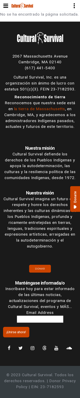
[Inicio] (22, 5)
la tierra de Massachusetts (39, 108)
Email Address (40, 312)
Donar (40, 268)
